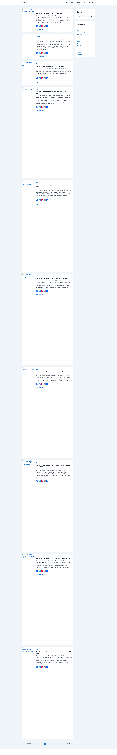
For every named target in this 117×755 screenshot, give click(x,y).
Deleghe (79, 41)
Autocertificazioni (81, 32)
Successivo (68, 743)
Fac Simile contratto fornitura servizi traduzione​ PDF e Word (53, 39)
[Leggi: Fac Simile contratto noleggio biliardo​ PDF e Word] (28, 63)
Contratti (38, 36)
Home (65, 2)
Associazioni (80, 30)
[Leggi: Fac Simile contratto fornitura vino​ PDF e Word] (28, 10)
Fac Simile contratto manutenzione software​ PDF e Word (52, 278)
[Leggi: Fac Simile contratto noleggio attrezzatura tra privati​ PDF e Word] (28, 226)
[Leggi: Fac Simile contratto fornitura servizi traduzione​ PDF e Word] (28, 36)
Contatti (71, 2)
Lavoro (78, 47)
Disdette (79, 45)
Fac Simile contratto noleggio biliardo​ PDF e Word (50, 66)
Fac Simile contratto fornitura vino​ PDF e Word (49, 13)
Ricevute (79, 52)
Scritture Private (80, 54)
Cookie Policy (78, 2)
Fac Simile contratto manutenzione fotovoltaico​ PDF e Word (53, 558)
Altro (37, 11)
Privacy (84, 2)
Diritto (78, 43)
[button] (93, 2)
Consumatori (80, 36)
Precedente (27, 743)
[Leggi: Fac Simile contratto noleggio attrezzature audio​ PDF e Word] (28, 132)
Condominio (80, 34)
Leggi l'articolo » (40, 29)
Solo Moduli (26, 2)
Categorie (90, 2)
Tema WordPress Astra (69, 752)
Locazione (79, 50)
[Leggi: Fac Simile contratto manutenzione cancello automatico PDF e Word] (28, 692)
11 (53, 743)
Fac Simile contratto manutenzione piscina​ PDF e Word (52, 372)
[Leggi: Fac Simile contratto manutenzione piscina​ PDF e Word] (28, 412)
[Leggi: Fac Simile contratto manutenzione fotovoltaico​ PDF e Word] (28, 599)
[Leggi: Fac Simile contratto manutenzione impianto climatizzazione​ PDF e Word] (28, 506)
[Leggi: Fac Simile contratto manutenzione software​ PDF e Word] (28, 319)
